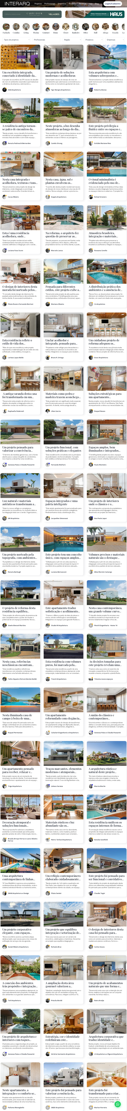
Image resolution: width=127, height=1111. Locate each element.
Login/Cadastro (113, 4)
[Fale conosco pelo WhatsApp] (118, 1104)
